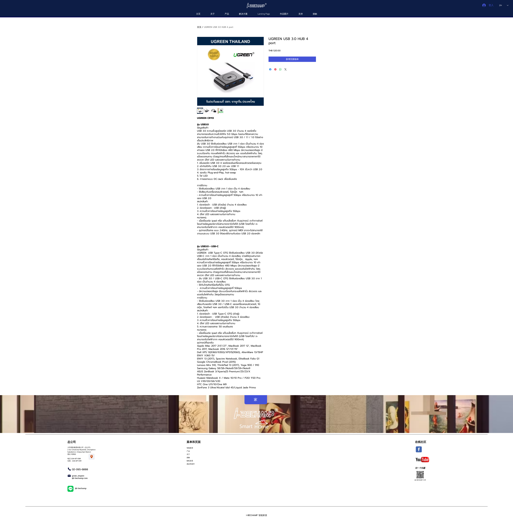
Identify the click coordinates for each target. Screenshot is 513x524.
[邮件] (69, 475)
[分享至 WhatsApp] (280, 69)
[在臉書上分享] (270, 69)
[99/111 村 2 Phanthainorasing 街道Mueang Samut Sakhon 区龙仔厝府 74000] (92, 457)
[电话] (69, 469)
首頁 (199, 27)
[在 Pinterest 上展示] (275, 69)
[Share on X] (285, 69)
